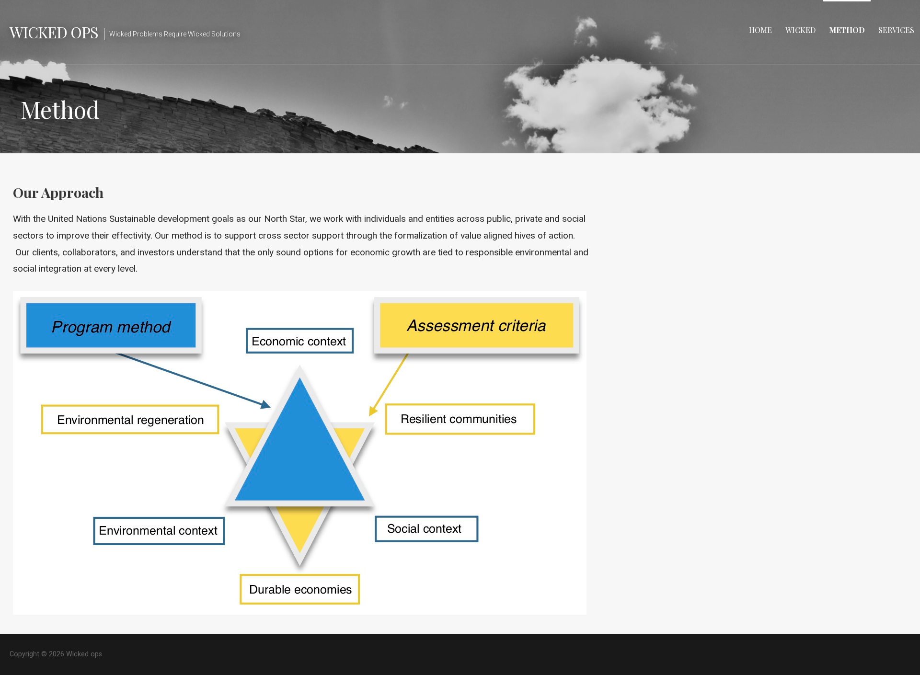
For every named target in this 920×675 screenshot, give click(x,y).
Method (847, 30)
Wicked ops (54, 32)
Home (760, 30)
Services (896, 30)
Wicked (800, 30)
